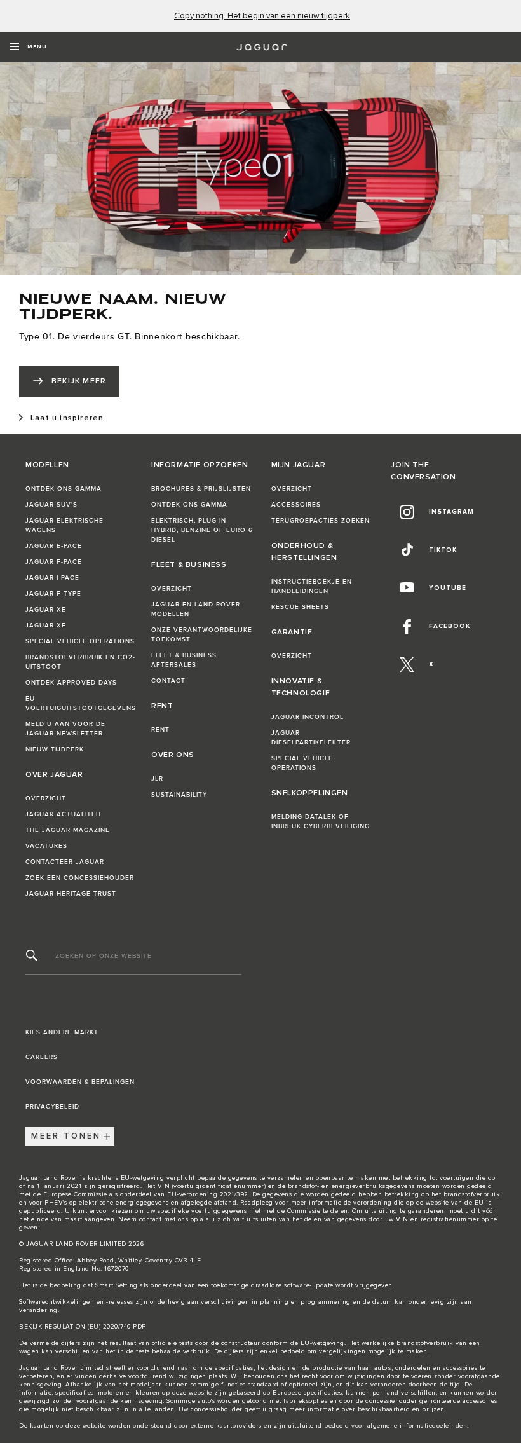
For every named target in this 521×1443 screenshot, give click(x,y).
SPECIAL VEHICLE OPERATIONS (80, 641)
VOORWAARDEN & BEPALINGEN (80, 1082)
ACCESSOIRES (296, 505)
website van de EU (455, 1203)
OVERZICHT (45, 798)
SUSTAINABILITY (179, 794)
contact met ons (164, 1219)
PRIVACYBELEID (52, 1107)
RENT (160, 730)
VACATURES (46, 846)
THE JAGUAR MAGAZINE (67, 830)
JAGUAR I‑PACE (52, 578)
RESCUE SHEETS (300, 607)
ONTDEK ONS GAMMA (63, 489)
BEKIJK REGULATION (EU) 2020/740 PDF (82, 1326)
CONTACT (168, 681)
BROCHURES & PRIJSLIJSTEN (201, 489)
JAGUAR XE (45, 609)
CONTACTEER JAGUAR (64, 862)
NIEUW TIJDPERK (54, 749)
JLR (157, 779)
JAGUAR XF (45, 625)
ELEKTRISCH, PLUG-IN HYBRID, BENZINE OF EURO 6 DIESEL (202, 530)
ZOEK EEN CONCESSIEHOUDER (79, 878)
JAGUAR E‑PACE (53, 546)
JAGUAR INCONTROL (307, 717)
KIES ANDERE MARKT (61, 1032)
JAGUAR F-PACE (53, 562)
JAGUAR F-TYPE (53, 594)
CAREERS (41, 1057)
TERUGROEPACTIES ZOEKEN (320, 520)
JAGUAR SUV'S (51, 505)
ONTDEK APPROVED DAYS (71, 683)
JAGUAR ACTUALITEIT (63, 814)
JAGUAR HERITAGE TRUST (70, 894)
